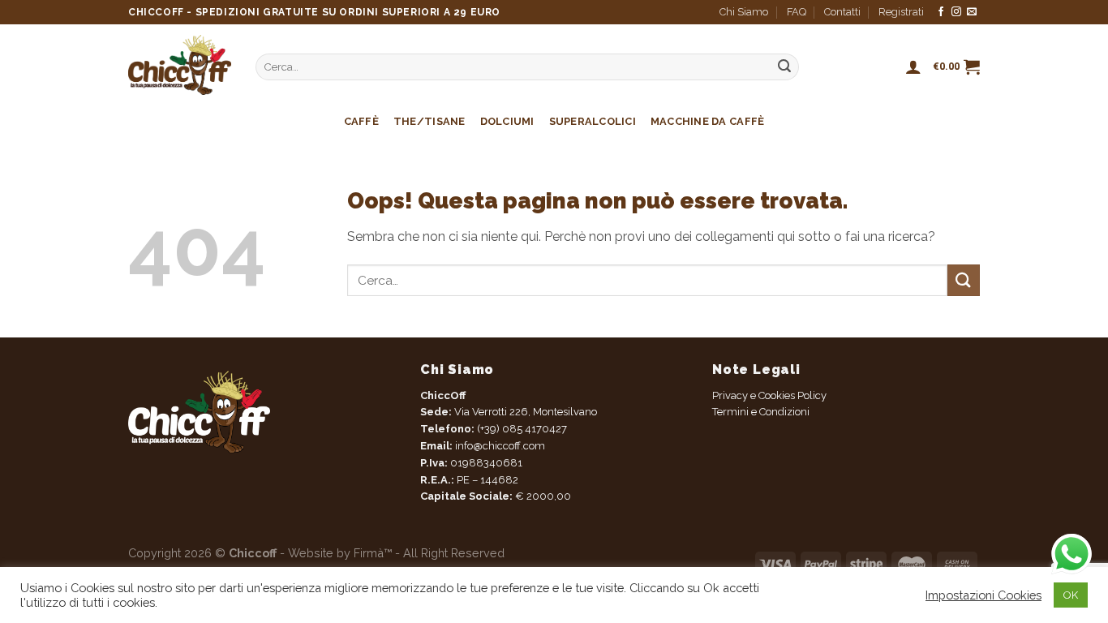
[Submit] (963, 280)
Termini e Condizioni (761, 412)
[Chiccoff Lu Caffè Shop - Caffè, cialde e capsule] (179, 65)
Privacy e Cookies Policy (769, 395)
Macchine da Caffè (707, 121)
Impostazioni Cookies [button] (983, 595)
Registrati (901, 12)
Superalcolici (592, 121)
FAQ (796, 12)
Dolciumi (507, 121)
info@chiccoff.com (499, 446)
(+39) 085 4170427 (522, 429)
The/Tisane (429, 121)
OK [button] (1070, 595)
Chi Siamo (743, 12)
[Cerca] (784, 67)
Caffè (361, 121)
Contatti (842, 12)
